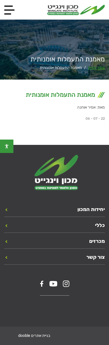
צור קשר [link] (95, 257)
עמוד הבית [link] (96, 67)
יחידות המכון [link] (91, 209)
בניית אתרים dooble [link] (34, 335)
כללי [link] (100, 225)
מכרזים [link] (97, 241)
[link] (6, 146)
